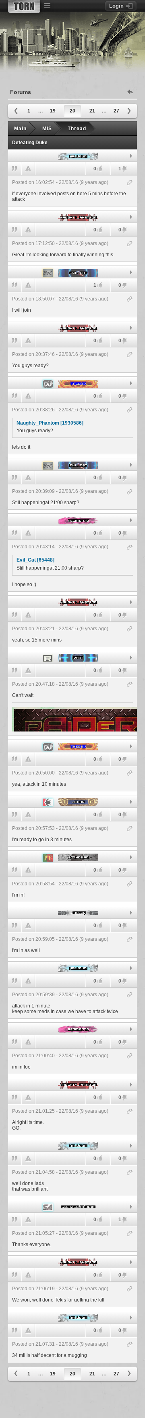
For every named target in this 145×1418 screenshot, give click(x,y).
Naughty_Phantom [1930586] (50, 423)
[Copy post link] (130, 183)
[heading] (72, 191)
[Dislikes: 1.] (124, 169)
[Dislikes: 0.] (124, 230)
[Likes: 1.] (99, 285)
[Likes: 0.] (99, 169)
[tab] (72, 156)
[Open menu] (47, 6)
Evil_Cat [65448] (35, 560)
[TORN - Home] (24, 6)
